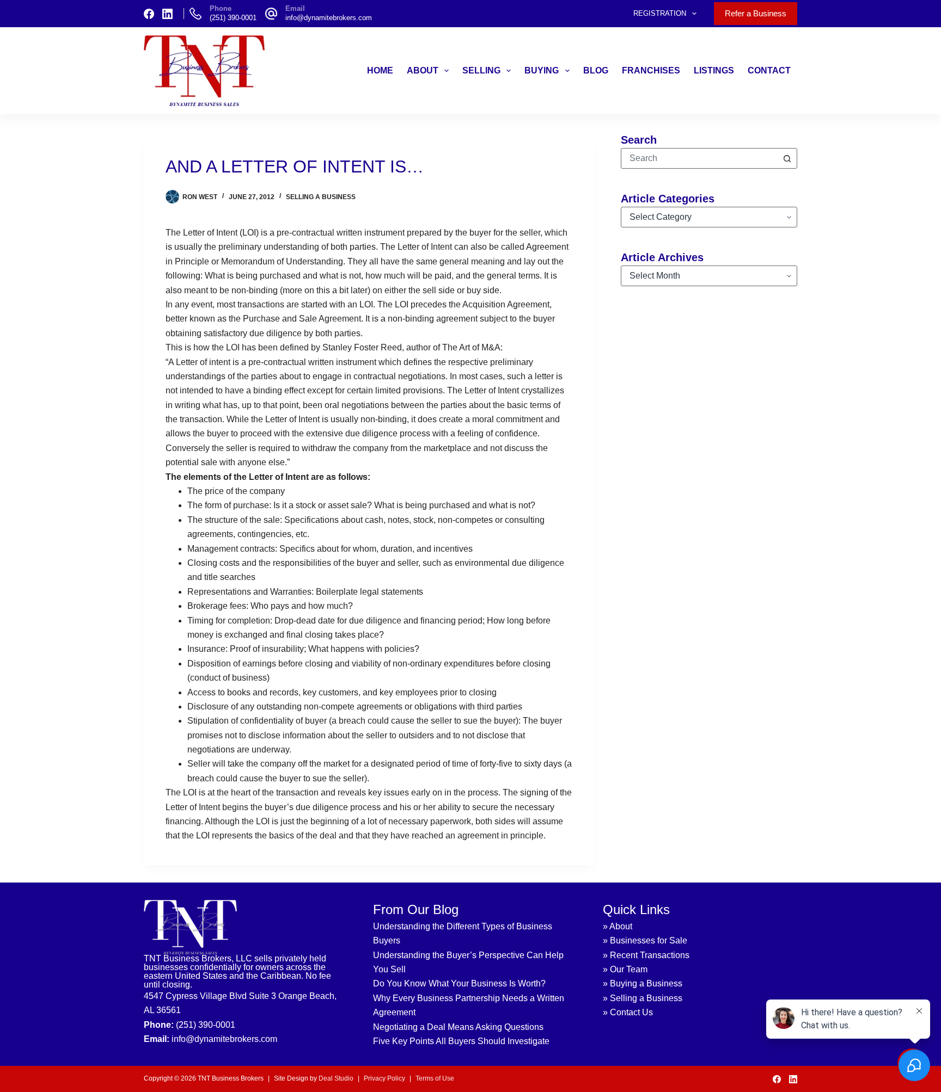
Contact (769, 70)
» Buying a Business (642, 983)
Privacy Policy (384, 1078)
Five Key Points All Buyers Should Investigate (461, 1041)
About (422, 70)
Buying (541, 70)
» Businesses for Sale (645, 940)
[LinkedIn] (167, 14)
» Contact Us (628, 1012)
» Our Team (625, 969)
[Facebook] (149, 14)
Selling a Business (321, 197)
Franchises (651, 70)
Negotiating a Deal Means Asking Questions (458, 1027)
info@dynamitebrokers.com (328, 18)
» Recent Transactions (646, 955)
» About (617, 926)
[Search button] (787, 158)
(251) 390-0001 (233, 18)
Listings (714, 70)
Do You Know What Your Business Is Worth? (459, 983)
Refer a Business (755, 13)
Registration (659, 13)
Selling (481, 70)
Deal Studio (336, 1078)
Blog (595, 70)
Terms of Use (434, 1078)
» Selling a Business (642, 998)
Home (380, 70)
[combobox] (699, 158)
